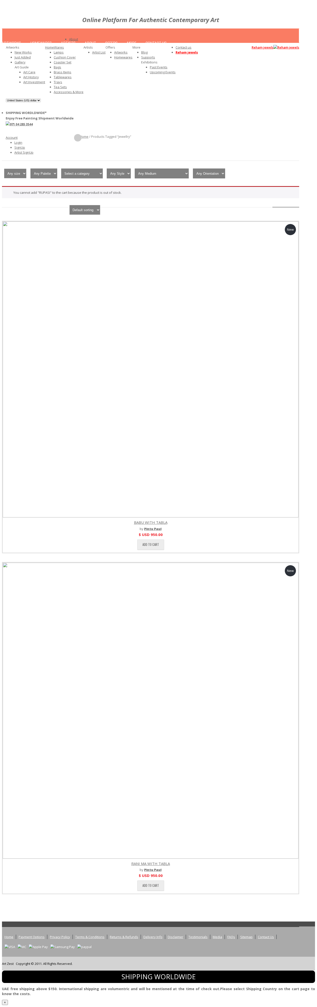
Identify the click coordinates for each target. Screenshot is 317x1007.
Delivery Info (152, 937)
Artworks (121, 52)
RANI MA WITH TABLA (150, 863)
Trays (58, 82)
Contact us (183, 47)
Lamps (59, 52)
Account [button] (12, 137)
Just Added (23, 57)
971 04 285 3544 (21, 124)
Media (217, 937)
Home (83, 136)
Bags (57, 67)
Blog (144, 52)
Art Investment (34, 82)
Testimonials (198, 937)
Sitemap (246, 937)
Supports (148, 57)
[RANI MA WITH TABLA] (150, 711)
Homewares (123, 57)
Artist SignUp (23, 152)
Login (18, 142)
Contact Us (266, 937)
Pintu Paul (152, 529)
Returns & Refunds (124, 937)
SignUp (19, 147)
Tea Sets (60, 87)
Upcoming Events (163, 72)
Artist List (99, 52)
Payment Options (32, 937)
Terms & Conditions (90, 937)
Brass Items (62, 72)
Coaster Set (62, 62)
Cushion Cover (65, 57)
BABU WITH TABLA (150, 522)
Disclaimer (175, 937)
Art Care (29, 72)
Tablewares (63, 77)
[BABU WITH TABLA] (150, 369)
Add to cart (150, 544)
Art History (31, 77)
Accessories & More (68, 92)
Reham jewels (187, 52)
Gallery (20, 62)
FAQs (231, 937)
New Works (23, 52)
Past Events (158, 67)
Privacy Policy (60, 937)
